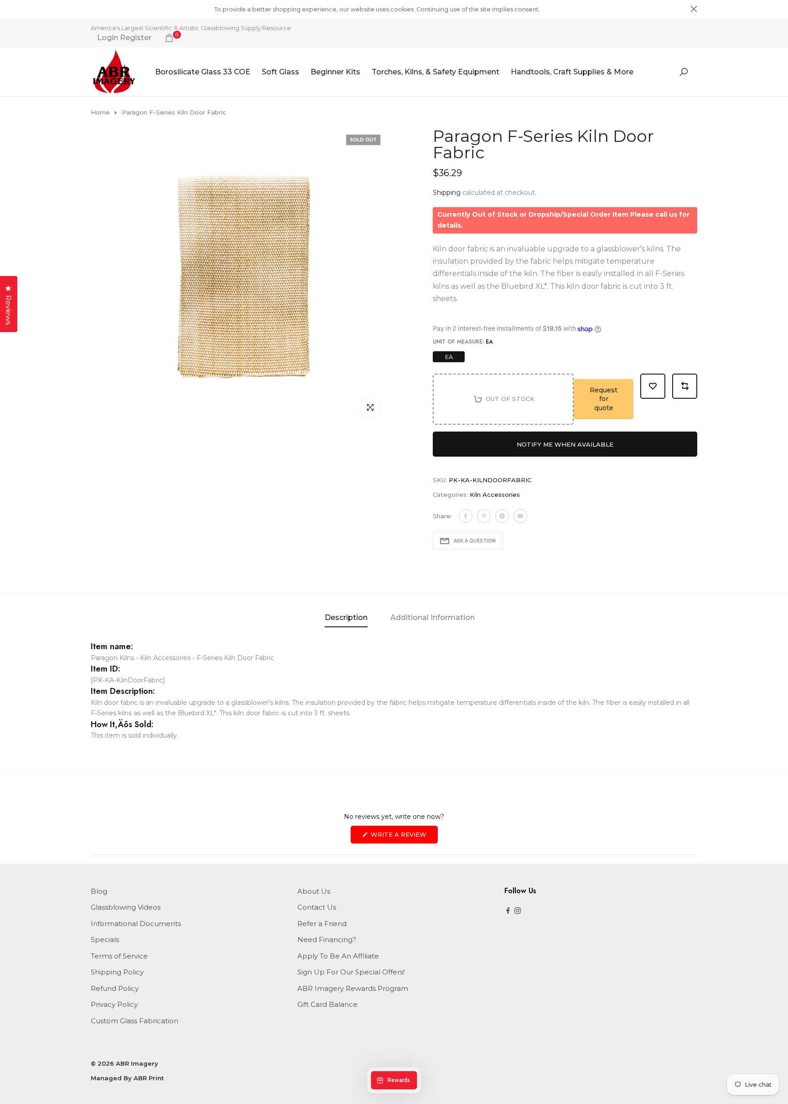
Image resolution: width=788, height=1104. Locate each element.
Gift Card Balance (327, 1004)
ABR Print (149, 1078)
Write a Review (403, 837)
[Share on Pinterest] (484, 516)
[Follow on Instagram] (517, 911)
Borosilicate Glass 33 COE (202, 72)
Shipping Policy (117, 972)
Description (346, 617)
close (94, 8)
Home (100, 112)
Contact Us (316, 907)
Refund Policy (115, 988)
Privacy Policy (114, 1004)
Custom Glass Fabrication (134, 1020)
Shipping (447, 192)
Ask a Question (475, 541)
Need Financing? (326, 939)
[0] (169, 38)
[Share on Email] (520, 516)
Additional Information (432, 617)
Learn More (557, 9)
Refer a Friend (322, 923)
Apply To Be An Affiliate (338, 956)
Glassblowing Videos (126, 907)
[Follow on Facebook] (508, 911)
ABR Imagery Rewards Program (352, 988)
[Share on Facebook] (465, 516)
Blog (99, 891)
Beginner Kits (335, 72)
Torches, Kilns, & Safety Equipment (435, 72)
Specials (105, 939)
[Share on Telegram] (502, 516)
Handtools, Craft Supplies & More (572, 72)
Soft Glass (280, 72)
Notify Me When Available (565, 444)
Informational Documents (136, 923)
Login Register (124, 38)
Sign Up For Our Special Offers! (350, 972)
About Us (313, 891)
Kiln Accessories (495, 494)
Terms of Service (119, 956)
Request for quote (603, 399)
